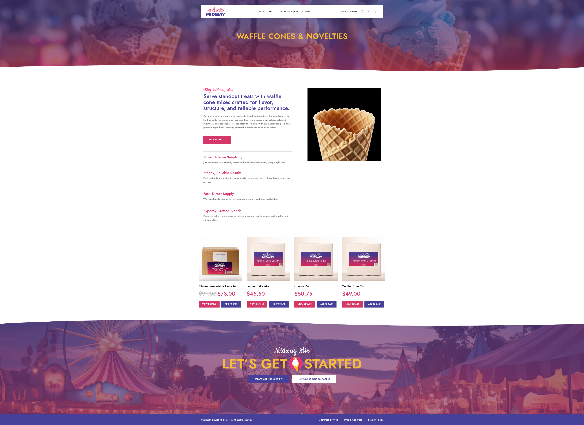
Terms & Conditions (353, 419)
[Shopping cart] (376, 11)
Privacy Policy (375, 419)
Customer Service (328, 419)
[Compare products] (369, 11)
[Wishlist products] (362, 11)
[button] (231, 304)
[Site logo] (216, 11)
